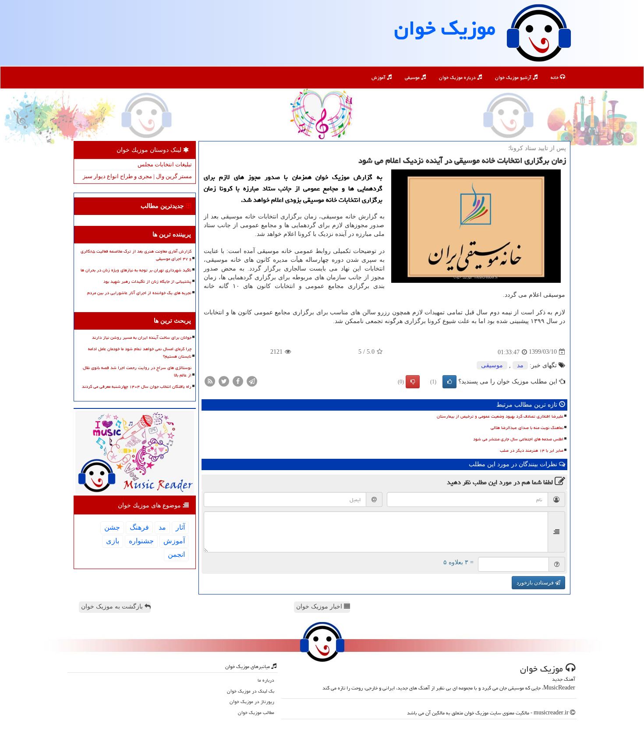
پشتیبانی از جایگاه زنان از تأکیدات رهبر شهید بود (147, 281)
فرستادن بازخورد (536, 583)
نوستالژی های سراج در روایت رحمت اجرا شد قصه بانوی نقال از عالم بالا (137, 371)
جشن (112, 527)
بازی (112, 541)
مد (520, 365)
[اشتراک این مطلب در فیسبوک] (238, 380)
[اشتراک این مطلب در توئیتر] (224, 380)
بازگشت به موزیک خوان (113, 606)
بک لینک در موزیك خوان (250, 691)
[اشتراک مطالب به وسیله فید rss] (210, 380)
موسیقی (413, 77)
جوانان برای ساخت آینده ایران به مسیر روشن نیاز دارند (141, 337)
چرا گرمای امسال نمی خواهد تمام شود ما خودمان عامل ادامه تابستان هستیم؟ (139, 353)
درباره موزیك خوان (458, 77)
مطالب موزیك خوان (256, 712)
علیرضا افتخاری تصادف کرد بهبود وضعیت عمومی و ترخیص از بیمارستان (500, 416)
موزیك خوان (444, 28)
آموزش (379, 77)
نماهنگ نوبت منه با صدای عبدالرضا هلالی (527, 427)
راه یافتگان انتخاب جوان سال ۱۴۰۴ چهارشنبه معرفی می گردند (136, 386)
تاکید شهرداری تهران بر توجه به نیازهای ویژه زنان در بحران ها (136, 270)
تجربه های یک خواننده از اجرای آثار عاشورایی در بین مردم (139, 292)
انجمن (176, 554)
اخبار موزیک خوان (320, 606)
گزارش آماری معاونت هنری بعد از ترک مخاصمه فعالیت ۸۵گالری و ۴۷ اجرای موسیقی (136, 255)
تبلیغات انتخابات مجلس (165, 164)
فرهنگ (139, 527)
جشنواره (141, 541)
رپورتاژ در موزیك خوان (252, 701)
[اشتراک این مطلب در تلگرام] (252, 380)
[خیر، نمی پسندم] (413, 381)
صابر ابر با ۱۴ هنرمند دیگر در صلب (531, 450)
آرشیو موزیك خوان (514, 77)
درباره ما (266, 680)
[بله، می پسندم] (449, 381)
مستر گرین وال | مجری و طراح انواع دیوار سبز (137, 176)
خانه (555, 77)
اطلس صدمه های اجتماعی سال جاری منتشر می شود (518, 439)
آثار (180, 527)
